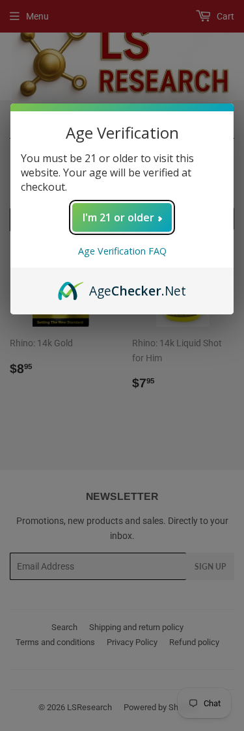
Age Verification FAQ (122, 251)
